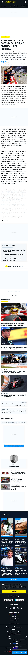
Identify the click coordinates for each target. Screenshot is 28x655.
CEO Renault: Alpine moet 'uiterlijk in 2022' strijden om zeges (13, 255)
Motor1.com (14, 616)
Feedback (14, 629)
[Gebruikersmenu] (25, 2)
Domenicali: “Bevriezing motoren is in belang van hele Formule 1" (14, 250)
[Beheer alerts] (15, 295)
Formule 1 (16, 141)
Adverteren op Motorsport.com (14, 631)
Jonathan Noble (5, 62)
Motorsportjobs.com (14, 618)
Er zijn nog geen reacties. (14, 422)
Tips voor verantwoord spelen (14, 634)
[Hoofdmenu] (2, 2)
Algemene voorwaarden (10, 647)
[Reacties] (25, 62)
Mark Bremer (4, 61)
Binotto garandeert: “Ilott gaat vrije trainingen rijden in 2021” (12, 259)
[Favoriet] (21, 62)
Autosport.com (14, 620)
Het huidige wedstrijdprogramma (10, 86)
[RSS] (21, 608)
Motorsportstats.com (14, 623)
